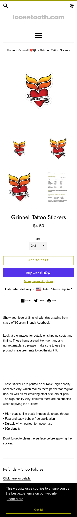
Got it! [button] (38, 509)
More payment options (38, 281)
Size (38, 238)
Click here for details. (17, 478)
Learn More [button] (15, 499)
